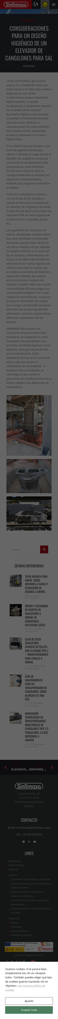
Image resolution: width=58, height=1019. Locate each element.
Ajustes (29, 1001)
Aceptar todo (29, 1010)
